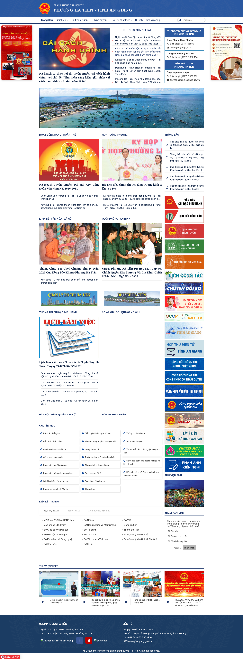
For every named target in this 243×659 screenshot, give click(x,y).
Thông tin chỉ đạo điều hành (58, 312)
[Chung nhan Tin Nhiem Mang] (57, 640)
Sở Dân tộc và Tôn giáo (56, 534)
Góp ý (127, 629)
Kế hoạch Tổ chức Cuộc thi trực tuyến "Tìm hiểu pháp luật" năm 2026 (138, 61)
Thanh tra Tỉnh (131, 529)
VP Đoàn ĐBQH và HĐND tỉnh (59, 520)
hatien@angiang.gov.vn (181, 47)
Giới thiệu (61, 20)
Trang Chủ (47, 20)
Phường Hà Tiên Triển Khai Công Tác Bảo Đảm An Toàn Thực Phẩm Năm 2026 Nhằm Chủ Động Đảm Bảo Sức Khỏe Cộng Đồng (138, 82)
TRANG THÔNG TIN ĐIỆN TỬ (68, 5)
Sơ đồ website (140, 629)
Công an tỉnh (130, 525)
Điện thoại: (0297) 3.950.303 (184, 76)
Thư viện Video (48, 566)
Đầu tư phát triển (121, 20)
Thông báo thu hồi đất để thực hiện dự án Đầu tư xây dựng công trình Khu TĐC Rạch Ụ (187, 157)
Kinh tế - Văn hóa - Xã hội (55, 218)
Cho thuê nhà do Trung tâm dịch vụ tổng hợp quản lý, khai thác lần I (187, 187)
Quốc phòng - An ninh (116, 218)
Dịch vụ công (153, 20)
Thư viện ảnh (173, 475)
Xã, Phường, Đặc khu (99, 511)
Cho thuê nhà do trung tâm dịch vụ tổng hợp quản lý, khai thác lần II (187, 178)
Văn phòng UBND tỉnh (55, 525)
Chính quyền (100, 20)
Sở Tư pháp (90, 534)
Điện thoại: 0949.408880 (182, 43)
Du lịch (139, 20)
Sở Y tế (127, 520)
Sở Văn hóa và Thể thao (96, 539)
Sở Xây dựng (50, 544)
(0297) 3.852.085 (136, 637)
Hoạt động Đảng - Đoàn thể (57, 134)
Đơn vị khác (74, 511)
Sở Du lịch (89, 544)
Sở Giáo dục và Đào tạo (56, 529)
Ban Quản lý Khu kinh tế (136, 534)
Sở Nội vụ (89, 520)
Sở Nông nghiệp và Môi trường (100, 525)
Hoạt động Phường (115, 134)
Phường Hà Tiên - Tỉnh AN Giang (93, 10)
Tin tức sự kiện (79, 20)
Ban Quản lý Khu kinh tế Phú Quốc (141, 539)
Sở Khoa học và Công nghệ (58, 539)
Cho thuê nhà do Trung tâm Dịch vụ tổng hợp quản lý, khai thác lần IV (187, 145)
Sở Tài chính (90, 529)
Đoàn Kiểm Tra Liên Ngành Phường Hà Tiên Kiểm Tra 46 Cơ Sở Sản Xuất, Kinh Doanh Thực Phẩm (138, 71)
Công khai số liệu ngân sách (121, 312)
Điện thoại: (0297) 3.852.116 (184, 57)
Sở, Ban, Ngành (51, 511)
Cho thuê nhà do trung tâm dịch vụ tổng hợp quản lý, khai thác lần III (187, 169)
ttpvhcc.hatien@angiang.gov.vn (185, 80)
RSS (151, 629)
